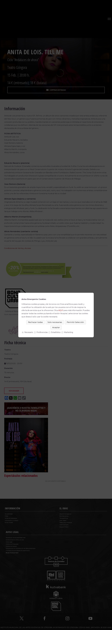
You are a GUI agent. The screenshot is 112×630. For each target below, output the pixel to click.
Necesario (28, 332)
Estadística (55, 332)
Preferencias (42, 332)
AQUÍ (60, 310)
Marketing (68, 332)
